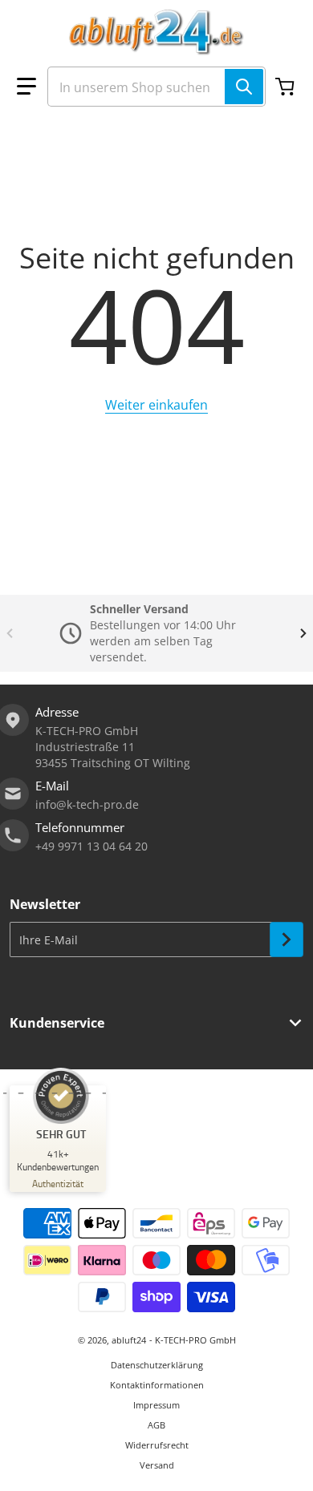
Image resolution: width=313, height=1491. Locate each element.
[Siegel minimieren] (54, 1093)
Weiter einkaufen (156, 405)
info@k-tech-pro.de (87, 804)
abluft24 (129, 1340)
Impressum (156, 1405)
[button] (26, 87)
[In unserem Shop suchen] (244, 86)
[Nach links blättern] (9, 633)
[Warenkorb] (286, 86)
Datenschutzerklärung (157, 1365)
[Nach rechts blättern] (303, 633)
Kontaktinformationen (157, 1385)
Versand (157, 1465)
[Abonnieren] (286, 939)
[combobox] (156, 86)
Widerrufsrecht (157, 1445)
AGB (156, 1425)
